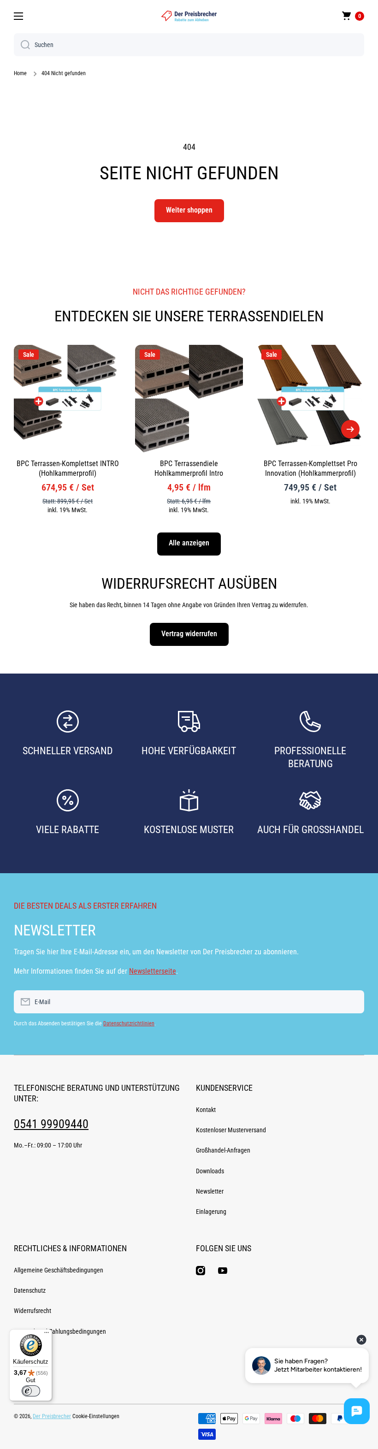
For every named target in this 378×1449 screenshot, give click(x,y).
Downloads (210, 1171)
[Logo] (189, 16)
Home (20, 73)
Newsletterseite (152, 971)
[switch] (31, 1390)
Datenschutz (30, 1290)
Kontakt (206, 1109)
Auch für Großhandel (310, 829)
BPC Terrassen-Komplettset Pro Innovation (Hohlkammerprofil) (310, 468)
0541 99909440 (51, 1124)
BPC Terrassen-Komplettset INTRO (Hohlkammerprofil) (68, 468)
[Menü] (46, 1334)
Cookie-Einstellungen (95, 1416)
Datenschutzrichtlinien (128, 1023)
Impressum (28, 1351)
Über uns (25, 1372)
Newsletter (210, 1191)
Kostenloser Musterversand (231, 1130)
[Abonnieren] (352, 1001)
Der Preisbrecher (52, 1416)
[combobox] (189, 44)
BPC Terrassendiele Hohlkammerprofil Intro (188, 468)
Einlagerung (211, 1211)
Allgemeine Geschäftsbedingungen (58, 1270)
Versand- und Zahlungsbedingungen (60, 1331)
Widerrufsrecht (32, 1310)
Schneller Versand (68, 751)
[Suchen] (22, 44)
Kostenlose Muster (189, 829)
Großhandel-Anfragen (223, 1150)
